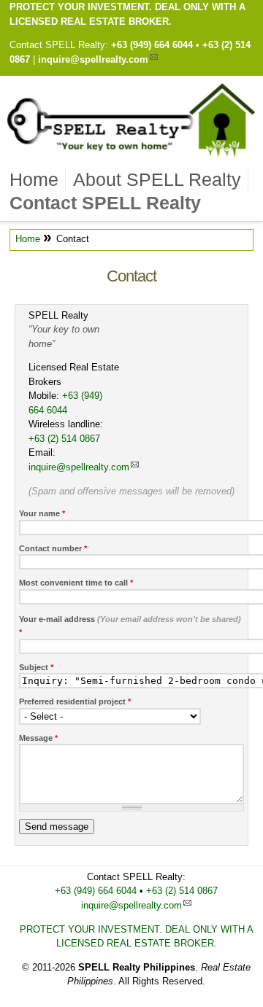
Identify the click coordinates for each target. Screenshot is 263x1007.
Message (38, 738)
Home (33, 179)
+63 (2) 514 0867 (64, 438)
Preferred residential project (75, 701)
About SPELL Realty (157, 179)
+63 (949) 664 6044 (152, 44)
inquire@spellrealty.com (93, 59)
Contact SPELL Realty (105, 203)
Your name (42, 513)
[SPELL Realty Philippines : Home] (131, 156)
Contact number (53, 548)
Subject (36, 667)
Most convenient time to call (76, 582)
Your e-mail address (130, 626)
